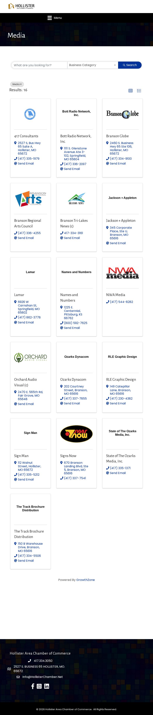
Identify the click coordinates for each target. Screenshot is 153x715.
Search (131, 65)
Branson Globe (117, 136)
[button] (130, 91)
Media (16, 84)
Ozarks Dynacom (73, 379)
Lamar (19, 295)
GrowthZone (85, 580)
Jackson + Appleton (120, 221)
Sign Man (21, 456)
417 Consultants (26, 136)
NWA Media (115, 295)
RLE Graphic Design (121, 379)
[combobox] (92, 65)
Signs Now (68, 456)
